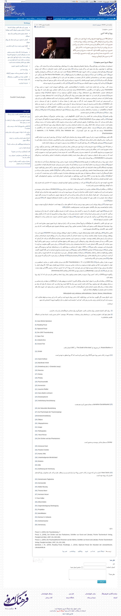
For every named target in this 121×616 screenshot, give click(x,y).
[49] (36, 502)
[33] (36, 435)
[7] (36, 336)
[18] (36, 378)
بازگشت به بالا (9, 608)
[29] (36, 419)
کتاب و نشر (20, 18)
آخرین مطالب (26, 111)
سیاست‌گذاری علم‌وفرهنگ (96, 18)
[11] (36, 351)
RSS (74, 1)
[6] (36, 332)
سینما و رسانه (41, 18)
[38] (36, 457)
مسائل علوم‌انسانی (59, 18)
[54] (36, 521)
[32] (36, 431)
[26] (36, 408)
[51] (36, 509)
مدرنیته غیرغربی (23, 83)
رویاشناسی (72, 551)
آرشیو (92, 1)
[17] (36, 374)
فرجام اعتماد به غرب (24, 147)
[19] (36, 382)
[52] (36, 513)
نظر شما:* (112, 574)
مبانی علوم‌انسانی (81, 18)
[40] (36, 465)
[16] (36, 370)
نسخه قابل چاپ (40, 26)
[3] (36, 321)
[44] (36, 483)
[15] (36, 366)
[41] (36, 469)
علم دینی (70, 18)
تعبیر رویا (65, 551)
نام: (114, 564)
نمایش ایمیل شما (76, 567)
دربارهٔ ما (83, 1)
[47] (36, 494)
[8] (36, 340)
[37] (36, 454)
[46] (36, 490)
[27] (36, 412)
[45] (36, 487)
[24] (36, 400)
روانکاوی (80, 551)
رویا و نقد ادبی (24, 69)
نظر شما (112, 560)
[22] (36, 393)
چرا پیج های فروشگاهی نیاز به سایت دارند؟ (18, 144)
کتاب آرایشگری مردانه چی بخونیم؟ (20, 151)
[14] (36, 363)
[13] (36, 359)
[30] (36, 423)
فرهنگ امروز (100, 551)
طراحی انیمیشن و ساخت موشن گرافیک (17, 73)
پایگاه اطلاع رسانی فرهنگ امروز (98, 10)
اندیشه (50, 18)
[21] (36, 389)
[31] (36, 427)
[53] (36, 517)
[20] (36, 385)
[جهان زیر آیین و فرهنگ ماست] (18, 599)
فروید (86, 551)
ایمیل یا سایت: (110, 567)
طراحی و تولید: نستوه (68, 614)
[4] (36, 325)
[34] (36, 438)
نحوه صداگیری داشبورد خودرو (20, 66)
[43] (36, 479)
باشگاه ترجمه (30, 18)
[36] (36, 450)
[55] (36, 525)
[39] (36, 461)
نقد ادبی (92, 551)
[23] (36, 397)
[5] (36, 328)
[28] (36, 416)
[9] (36, 344)
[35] (36, 446)
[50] (36, 506)
